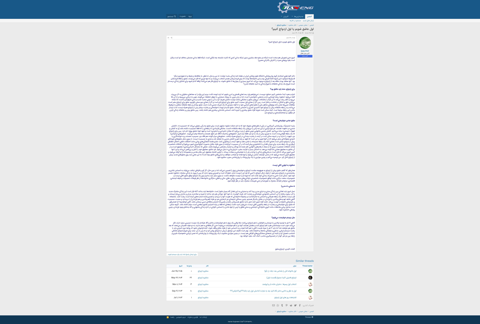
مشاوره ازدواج (203, 271)
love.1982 (308, 33)
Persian (308, 317)
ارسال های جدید (308, 20)
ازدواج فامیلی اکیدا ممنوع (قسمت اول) (281, 277)
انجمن (309, 16)
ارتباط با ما (203, 317)
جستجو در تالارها (295, 20)
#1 (168, 38)
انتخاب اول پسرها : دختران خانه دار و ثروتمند (279, 284)
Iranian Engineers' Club (240, 322)
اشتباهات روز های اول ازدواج (285, 297)
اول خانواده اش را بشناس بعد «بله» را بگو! (280, 271)
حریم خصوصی (181, 317)
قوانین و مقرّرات (193, 317)
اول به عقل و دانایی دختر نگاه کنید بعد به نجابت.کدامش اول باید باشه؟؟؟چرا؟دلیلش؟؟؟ (263, 291)
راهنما (172, 317)
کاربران (285, 16)
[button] (292, 16)
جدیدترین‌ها (298, 16)
